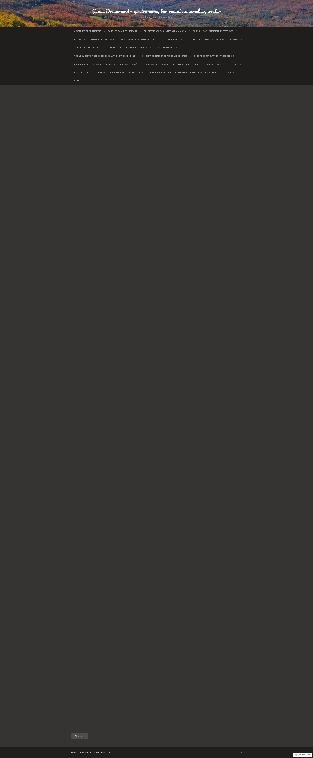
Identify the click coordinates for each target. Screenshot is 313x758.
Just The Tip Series (171, 39)
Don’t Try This (82, 72)
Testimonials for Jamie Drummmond (165, 31)
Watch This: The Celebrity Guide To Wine (211, 358)
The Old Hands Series (165, 48)
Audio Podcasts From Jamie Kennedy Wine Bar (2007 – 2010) (183, 72)
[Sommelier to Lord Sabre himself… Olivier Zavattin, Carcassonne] (156, 508)
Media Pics (228, 72)
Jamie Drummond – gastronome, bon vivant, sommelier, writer (156, 11)
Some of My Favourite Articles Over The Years (172, 64)
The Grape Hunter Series (88, 48)
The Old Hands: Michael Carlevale (206, 252)
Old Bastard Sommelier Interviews (94, 39)
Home (77, 81)
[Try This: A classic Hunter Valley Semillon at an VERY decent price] (97, 123)
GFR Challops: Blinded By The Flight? (93, 457)
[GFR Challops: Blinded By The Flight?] (97, 485)
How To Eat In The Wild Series (137, 39)
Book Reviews (213, 64)
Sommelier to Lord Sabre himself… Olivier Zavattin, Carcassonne (152, 459)
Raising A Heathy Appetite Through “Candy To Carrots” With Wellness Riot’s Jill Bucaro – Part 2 (95, 643)
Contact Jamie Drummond (122, 31)
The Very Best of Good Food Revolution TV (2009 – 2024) (105, 56)
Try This (232, 64)
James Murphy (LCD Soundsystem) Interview (152, 252)
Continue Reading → (85, 169)
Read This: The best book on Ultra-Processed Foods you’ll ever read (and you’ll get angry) (213, 548)
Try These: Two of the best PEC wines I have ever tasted (215, 457)
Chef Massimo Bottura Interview (88, 252)
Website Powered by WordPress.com (90, 752)
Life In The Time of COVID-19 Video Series (164, 56)
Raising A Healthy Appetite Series (127, 48)
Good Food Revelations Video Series (214, 56)
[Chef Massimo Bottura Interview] (97, 273)
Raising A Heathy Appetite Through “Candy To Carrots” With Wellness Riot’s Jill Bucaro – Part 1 (213, 643)
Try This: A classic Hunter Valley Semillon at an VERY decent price (95, 102)
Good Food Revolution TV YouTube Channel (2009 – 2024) (105, 64)
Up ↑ (240, 752)
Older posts (80, 736)
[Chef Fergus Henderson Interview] (156, 123)
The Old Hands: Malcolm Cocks (156, 638)
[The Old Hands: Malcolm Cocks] (156, 664)
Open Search (239, 81)
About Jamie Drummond (87, 31)
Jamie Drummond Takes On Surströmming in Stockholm (213, 102)
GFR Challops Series (227, 39)
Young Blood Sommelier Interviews (212, 31)
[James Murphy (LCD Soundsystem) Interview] (156, 280)
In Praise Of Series (198, 39)
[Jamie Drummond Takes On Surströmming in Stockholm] (215, 146)
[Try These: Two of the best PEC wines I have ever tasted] (215, 478)
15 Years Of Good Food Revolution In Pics (120, 72)
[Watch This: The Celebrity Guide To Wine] (215, 383)
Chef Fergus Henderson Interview (149, 100)
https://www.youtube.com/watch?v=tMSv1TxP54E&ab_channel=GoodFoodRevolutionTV (156, 169)
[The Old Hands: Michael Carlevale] (215, 282)
